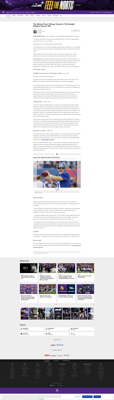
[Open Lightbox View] (57, 178)
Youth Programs (100, 373)
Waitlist (74, 371)
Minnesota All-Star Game (88, 371)
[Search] (90, 12)
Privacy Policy (41, 398)
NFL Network (38, 373)
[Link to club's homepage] (3, 12)
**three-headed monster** (47, 139)
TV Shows (37, 375)
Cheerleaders (50, 371)
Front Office (12, 377)
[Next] (65, 189)
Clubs (74, 377)
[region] (57, 397)
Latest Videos (38, 366)
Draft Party (87, 373)
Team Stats (12, 373)
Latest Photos (49, 366)
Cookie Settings (78, 396)
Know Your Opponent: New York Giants (46, 157)
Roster (12, 366)
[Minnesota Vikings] (57, 391)
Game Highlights (37, 371)
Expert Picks (25, 373)
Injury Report (25, 371)
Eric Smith (40, 30)
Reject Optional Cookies (87, 396)
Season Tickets (74, 366)
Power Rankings (24, 375)
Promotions (101, 377)
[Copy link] (79, 31)
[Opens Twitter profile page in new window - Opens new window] (40, 33)
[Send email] (77, 31)
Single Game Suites (74, 375)
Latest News (25, 366)
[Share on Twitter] (74, 31)
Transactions (12, 371)
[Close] (112, 396)
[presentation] (93, 304)
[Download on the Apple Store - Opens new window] (53, 385)
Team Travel (49, 375)
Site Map (100, 379)
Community (101, 366)
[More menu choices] (36, 12)
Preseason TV (37, 377)
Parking (62, 371)
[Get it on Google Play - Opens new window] (61, 385)
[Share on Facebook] (72, 31)
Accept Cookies (97, 396)
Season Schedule (87, 366)
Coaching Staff (12, 375)
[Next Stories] (92, 313)
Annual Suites (74, 373)
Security (62, 377)
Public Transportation (62, 375)
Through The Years (50, 373)
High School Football (100, 371)
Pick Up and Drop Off (62, 373)
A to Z (62, 366)
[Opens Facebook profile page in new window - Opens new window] (38, 33)
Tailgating (61, 379)
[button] (56, 304)
